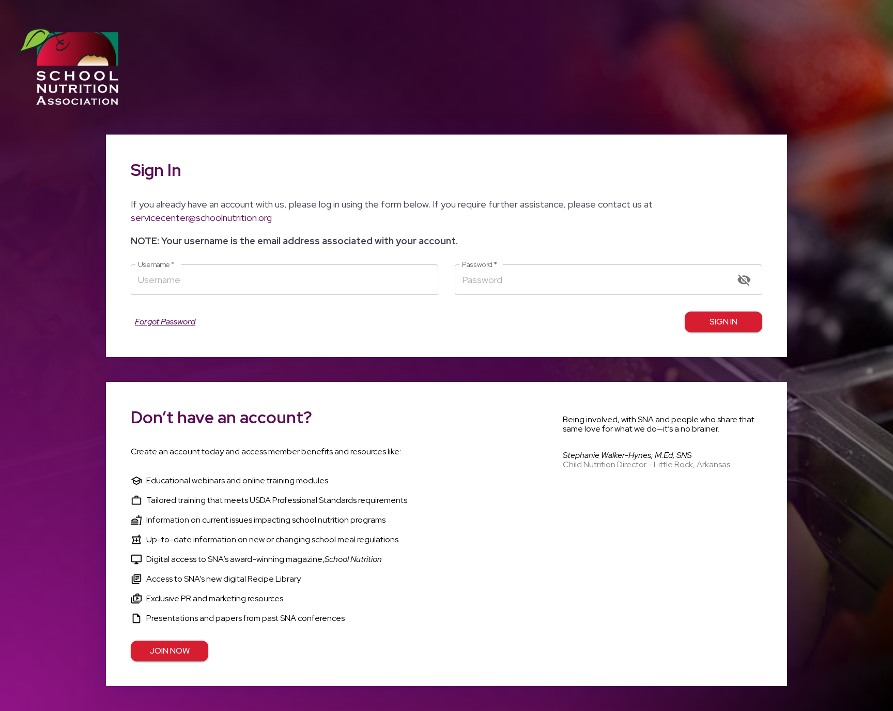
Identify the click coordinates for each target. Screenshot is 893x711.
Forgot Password (165, 321)
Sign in (723, 321)
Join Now (169, 650)
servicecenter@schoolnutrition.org (201, 217)
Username (156, 265)
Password (479, 265)
